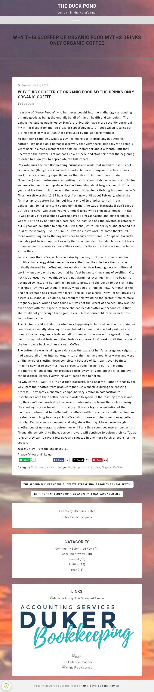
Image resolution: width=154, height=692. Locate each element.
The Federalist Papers (77, 662)
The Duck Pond (77, 6)
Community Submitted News (74, 548)
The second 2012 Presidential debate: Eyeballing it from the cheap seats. (77, 484)
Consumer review (43, 467)
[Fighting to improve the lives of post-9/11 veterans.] (77, 656)
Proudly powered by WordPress (55, 685)
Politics (74, 564)
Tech (74, 569)
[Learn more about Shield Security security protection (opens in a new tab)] (6, 685)
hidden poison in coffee (84, 467)
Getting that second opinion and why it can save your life (77, 494)
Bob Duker (29, 103)
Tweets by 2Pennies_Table (77, 511)
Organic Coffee (112, 467)
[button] (76, 21)
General (74, 559)
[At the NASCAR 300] (77, 598)
